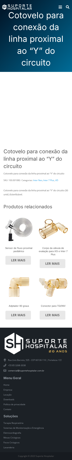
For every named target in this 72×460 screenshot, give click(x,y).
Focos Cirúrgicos (11, 442)
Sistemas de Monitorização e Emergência (23, 427)
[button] (60, 7)
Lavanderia (8, 447)
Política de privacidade (14, 404)
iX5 (56, 180)
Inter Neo (37, 180)
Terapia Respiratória (13, 423)
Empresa (7, 389)
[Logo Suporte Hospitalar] (17, 7)
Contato (7, 409)
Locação (7, 394)
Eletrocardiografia (12, 432)
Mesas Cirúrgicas (11, 437)
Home (6, 384)
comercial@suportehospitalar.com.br (26, 370)
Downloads (8, 399)
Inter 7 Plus (48, 180)
